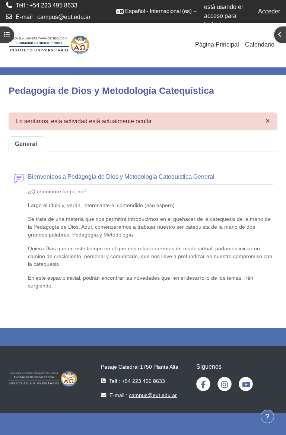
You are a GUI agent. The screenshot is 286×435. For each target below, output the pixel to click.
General (26, 144)
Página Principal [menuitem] (217, 44)
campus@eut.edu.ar (63, 17)
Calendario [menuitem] (259, 44)
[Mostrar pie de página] (267, 416)
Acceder (269, 11)
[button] (156, 11)
